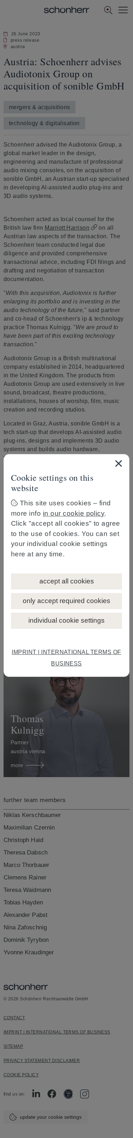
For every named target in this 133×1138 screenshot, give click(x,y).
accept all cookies (66, 581)
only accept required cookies (66, 600)
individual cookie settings (66, 620)
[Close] (118, 463)
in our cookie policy (74, 513)
